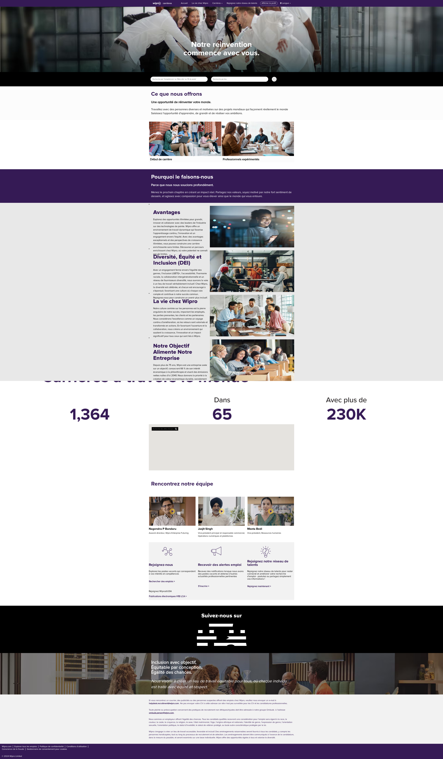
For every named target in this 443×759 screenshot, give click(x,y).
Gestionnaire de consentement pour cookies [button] (47, 749)
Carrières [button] (216, 3)
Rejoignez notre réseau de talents (242, 3)
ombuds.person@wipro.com (161, 713)
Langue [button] (285, 3)
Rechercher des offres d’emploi (274, 79)
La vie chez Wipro (200, 3)
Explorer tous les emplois (25, 746)
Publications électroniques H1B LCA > (168, 596)
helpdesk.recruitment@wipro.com (164, 703)
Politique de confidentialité (52, 746)
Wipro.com (7, 746)
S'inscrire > (203, 586)
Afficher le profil (269, 3)
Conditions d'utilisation (76, 746)
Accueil (184, 3)
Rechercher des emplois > (162, 581)
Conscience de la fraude (13, 749)
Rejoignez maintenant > (259, 586)
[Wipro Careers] (162, 3)
